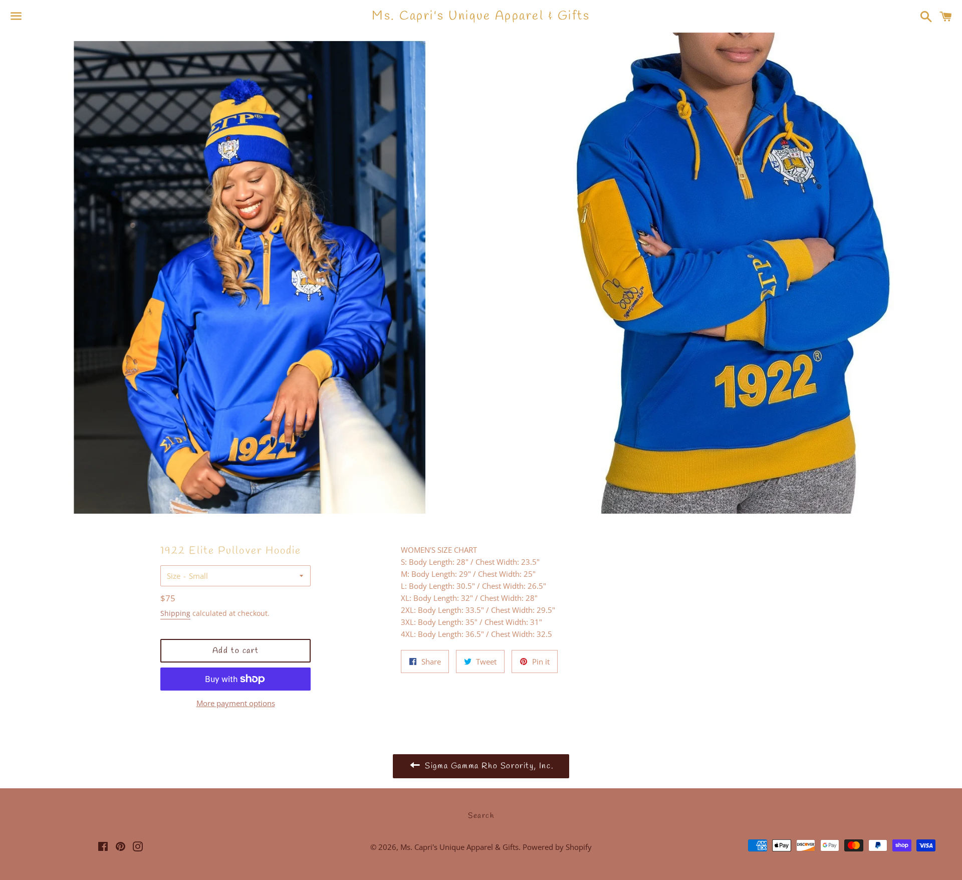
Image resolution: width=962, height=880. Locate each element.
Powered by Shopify (557, 847)
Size (173, 576)
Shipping (175, 613)
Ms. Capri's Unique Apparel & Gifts (481, 16)
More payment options (235, 703)
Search (481, 816)
